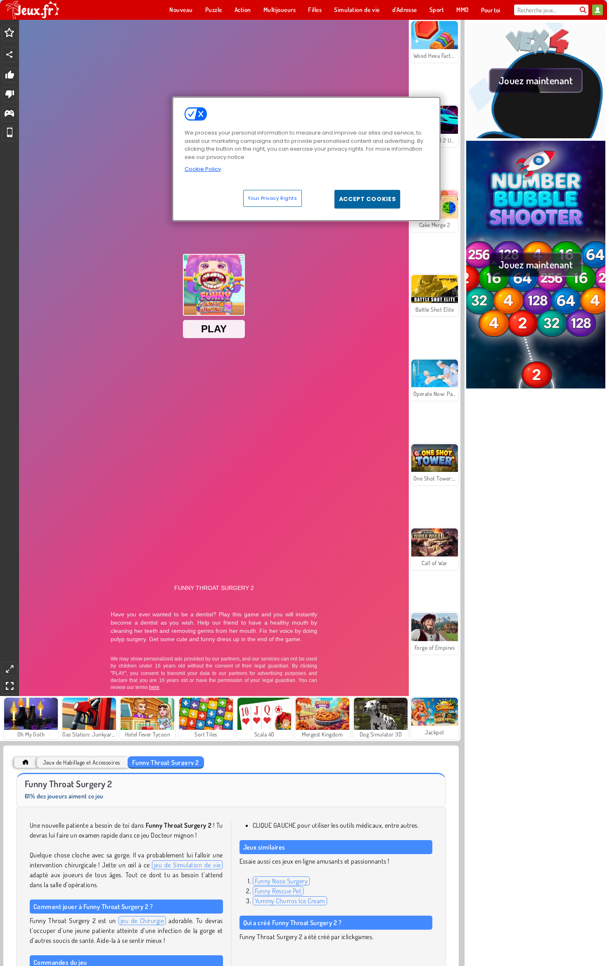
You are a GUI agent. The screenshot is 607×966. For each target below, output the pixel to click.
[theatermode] (9, 669)
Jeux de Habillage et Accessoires (81, 762)
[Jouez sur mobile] (9, 133)
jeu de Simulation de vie (187, 865)
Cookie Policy (203, 169)
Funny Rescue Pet (278, 891)
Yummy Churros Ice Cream (290, 901)
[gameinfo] (9, 114)
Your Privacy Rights (272, 198)
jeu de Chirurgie (142, 920)
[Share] (9, 54)
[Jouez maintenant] (535, 136)
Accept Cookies (367, 199)
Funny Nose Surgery (281, 881)
